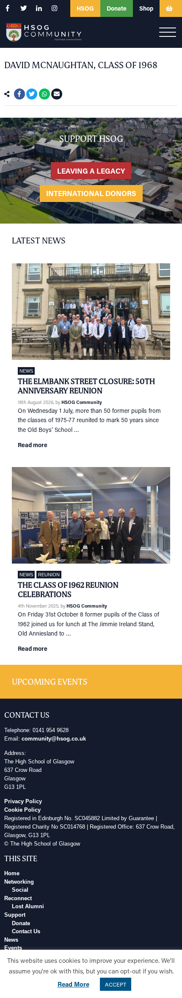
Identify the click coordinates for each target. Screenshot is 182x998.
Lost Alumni (28, 907)
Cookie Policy (22, 810)
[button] (7, 8)
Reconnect (18, 898)
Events (13, 948)
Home (11, 873)
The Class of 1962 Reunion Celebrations (68, 589)
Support (14, 915)
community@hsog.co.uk (54, 739)
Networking (19, 882)
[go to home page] (43, 32)
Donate (21, 923)
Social (20, 890)
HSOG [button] (85, 8)
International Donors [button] (91, 193)
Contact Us (26, 931)
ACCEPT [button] (115, 984)
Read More (73, 984)
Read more (32, 445)
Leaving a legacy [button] (91, 170)
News (26, 370)
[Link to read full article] (91, 311)
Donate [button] (117, 8)
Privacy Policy (23, 801)
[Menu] (167, 33)
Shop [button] (146, 8)
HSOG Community (81, 402)
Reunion (49, 574)
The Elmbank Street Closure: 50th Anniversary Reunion (86, 385)
